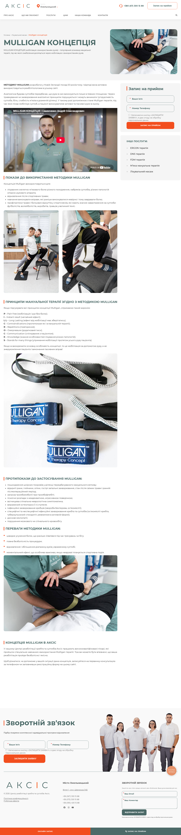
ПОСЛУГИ (51, 15)
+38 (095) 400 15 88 (71, 803)
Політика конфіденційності (16, 798)
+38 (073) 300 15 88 (71, 799)
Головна (7, 35)
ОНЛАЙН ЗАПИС (45, 831)
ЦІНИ (65, 15)
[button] (176, 15)
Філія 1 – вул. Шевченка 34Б (75, 790)
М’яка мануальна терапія (145, 165)
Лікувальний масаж (19, 35)
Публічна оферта (11, 801)
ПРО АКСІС (9, 15)
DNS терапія (137, 154)
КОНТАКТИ (103, 15)
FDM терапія (137, 159)
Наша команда (83, 15)
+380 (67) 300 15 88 (134, 6)
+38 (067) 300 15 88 (71, 796)
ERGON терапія (139, 148)
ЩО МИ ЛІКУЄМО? (30, 15)
